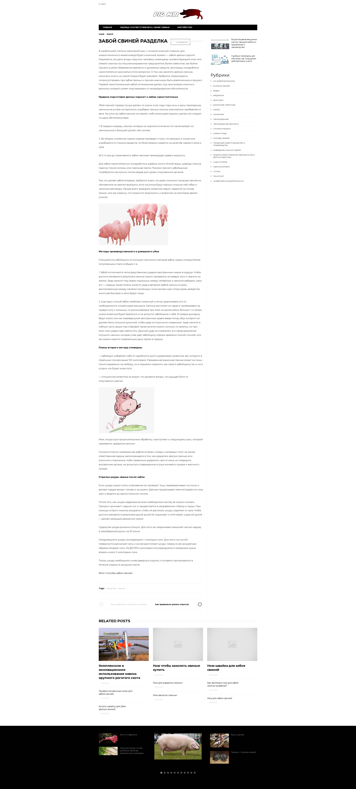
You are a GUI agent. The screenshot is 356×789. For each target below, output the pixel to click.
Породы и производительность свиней (175, 747)
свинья (121, 588)
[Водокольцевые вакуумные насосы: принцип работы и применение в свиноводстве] (220, 44)
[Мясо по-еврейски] (108, 738)
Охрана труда (220, 133)
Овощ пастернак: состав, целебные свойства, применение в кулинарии (132, 750)
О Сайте (102, 4)
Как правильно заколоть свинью (129, 604)
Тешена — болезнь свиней (243, 752)
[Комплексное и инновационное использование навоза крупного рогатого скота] (124, 644)
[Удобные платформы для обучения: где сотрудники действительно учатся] (220, 60)
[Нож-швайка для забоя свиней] (232, 644)
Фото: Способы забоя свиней (115, 573)
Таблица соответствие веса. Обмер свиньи (145, 27)
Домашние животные (224, 105)
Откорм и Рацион (222, 129)
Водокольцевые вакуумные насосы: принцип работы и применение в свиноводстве (244, 43)
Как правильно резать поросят (172, 604)
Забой (216, 110)
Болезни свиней (221, 86)
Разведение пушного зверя (227, 150)
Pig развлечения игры (224, 81)
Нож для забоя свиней (219, 698)
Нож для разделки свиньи (167, 683)
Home (101, 34)
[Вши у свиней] (219, 740)
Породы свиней (221, 138)
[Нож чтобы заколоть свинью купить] (178, 644)
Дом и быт (218, 100)
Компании (218, 114)
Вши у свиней (237, 734)
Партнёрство (184, 27)
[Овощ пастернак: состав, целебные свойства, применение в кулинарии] (108, 751)
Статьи (216, 171)
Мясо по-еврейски (128, 734)
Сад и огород (220, 162)
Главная (107, 27)
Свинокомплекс (221, 167)
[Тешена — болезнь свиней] (219, 757)
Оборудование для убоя (225, 124)
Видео (216, 91)
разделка (111, 588)
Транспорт (218, 176)
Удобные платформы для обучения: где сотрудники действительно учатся (243, 58)
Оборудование (221, 119)
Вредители (218, 95)
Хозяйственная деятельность (228, 181)
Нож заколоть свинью (165, 695)
